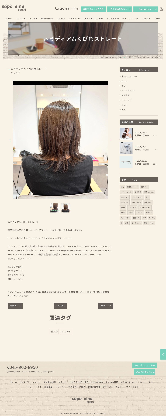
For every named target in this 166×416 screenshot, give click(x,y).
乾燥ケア (144, 187)
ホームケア (132, 207)
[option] (60, 140)
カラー (16, 296)
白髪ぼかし (148, 202)
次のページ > (105, 305)
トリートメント (128, 90)
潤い (147, 197)
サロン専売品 (136, 202)
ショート (139, 212)
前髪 (126, 223)
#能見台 (54, 331)
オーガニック (136, 223)
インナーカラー (145, 207)
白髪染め (136, 218)
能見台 (123, 212)
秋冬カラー (125, 197)
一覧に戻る (60, 305)
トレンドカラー (137, 197)
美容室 (131, 212)
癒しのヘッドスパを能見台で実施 (92, 292)
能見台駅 (138, 192)
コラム (124, 104)
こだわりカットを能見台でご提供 (24, 292)
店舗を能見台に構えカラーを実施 (58, 292)
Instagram (145, 9)
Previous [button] (10, 140)
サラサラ (152, 218)
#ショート (66, 331)
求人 (123, 109)
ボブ (144, 218)
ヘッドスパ (24, 296)
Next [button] (110, 140)
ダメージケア (125, 218)
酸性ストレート (132, 187)
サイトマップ (132, 386)
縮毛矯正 (125, 95)
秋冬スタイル (149, 192)
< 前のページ (15, 305)
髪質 (145, 223)
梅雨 (122, 187)
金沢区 (123, 207)
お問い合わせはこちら (93, 9)
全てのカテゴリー (129, 76)
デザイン (149, 212)
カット (10, 296)
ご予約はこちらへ (119, 9)
